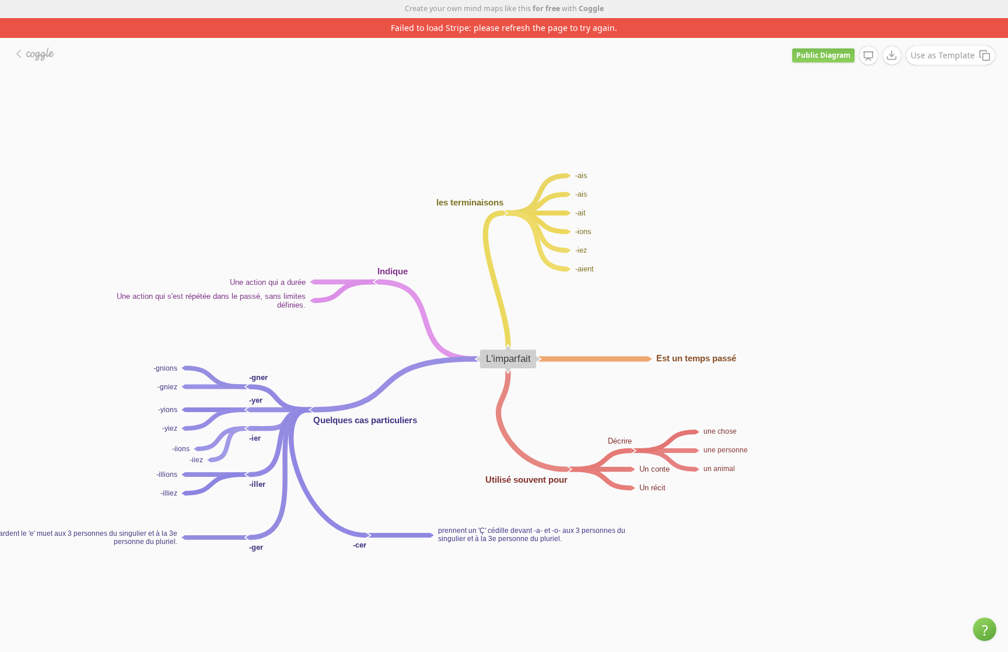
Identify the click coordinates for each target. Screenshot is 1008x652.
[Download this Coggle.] (892, 55)
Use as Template (943, 55)
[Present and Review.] (868, 56)
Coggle (591, 8)
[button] (984, 629)
